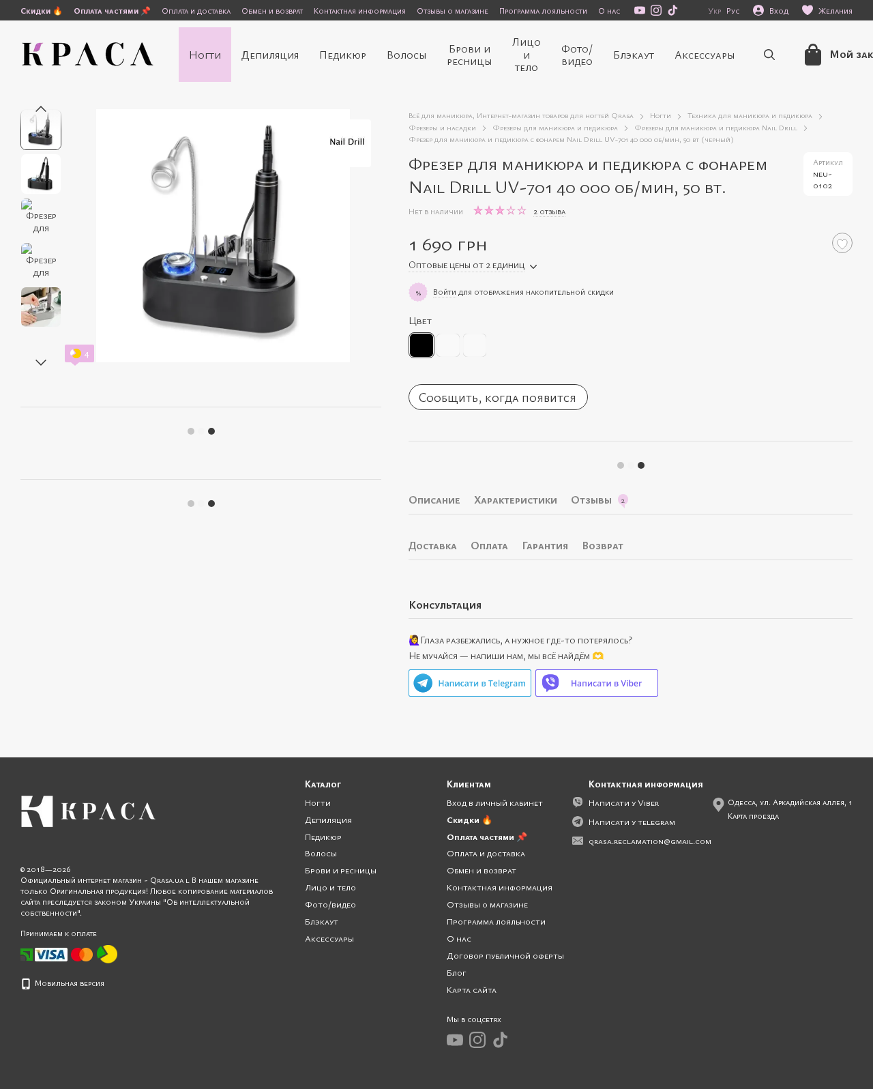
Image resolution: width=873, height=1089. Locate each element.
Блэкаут (633, 54)
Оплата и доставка (196, 10)
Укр (714, 10)
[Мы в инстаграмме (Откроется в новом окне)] (656, 10)
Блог (457, 972)
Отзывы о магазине (452, 10)
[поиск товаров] (769, 55)
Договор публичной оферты (505, 955)
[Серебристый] (474, 345)
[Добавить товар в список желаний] (842, 243)
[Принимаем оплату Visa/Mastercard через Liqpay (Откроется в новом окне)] (65, 953)
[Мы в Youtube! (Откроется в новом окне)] (639, 10)
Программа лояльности (543, 10)
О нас (609, 10)
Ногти (205, 54)
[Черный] (421, 345)
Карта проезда (753, 815)
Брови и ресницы (469, 54)
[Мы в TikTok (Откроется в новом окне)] (672, 10)
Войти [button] (444, 291)
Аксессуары (705, 54)
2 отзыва (549, 210)
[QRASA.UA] (88, 809)
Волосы (406, 54)
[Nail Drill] (347, 143)
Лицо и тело (526, 54)
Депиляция (270, 54)
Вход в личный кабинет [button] (495, 802)
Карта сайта (472, 989)
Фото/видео (577, 54)
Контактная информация (360, 10)
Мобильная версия (68, 982)
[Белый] (448, 345)
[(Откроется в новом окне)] (107, 953)
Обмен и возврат (272, 10)
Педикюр (342, 54)
